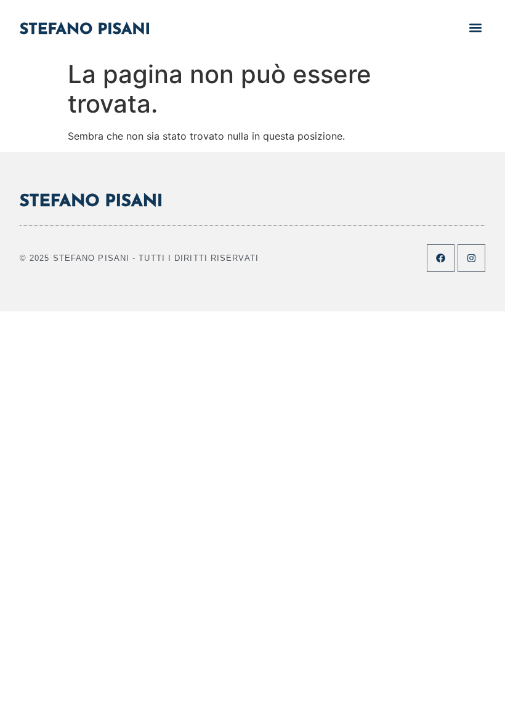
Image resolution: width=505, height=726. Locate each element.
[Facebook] (440, 258)
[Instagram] (471, 258)
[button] (475, 27)
